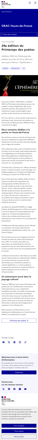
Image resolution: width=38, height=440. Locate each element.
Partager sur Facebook (3, 342)
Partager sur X (9, 342)
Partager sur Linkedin (14, 342)
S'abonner (19, 372)
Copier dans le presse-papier (25, 342)
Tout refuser (19, 431)
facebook (14, 389)
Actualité (5, 68)
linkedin (9, 389)
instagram (20, 389)
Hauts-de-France (15, 68)
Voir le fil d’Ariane (6, 11)
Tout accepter (19, 426)
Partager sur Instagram (20, 342)
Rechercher (30, 3)
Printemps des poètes (18, 320)
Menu (35, 3)
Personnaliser (19, 436)
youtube (25, 389)
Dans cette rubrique (10, 34)
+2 (23, 68)
